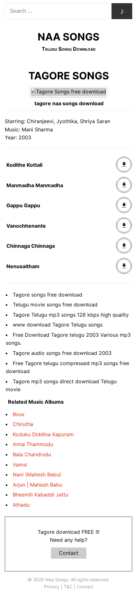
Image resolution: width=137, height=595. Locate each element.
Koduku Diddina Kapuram (43, 434)
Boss (18, 414)
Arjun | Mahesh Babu (37, 484)
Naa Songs (68, 37)
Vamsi (20, 464)
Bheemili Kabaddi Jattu (40, 494)
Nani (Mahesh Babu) (37, 474)
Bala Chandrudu (32, 454)
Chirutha (23, 424)
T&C (68, 586)
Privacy (52, 586)
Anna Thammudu (33, 444)
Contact (68, 553)
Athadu (21, 505)
